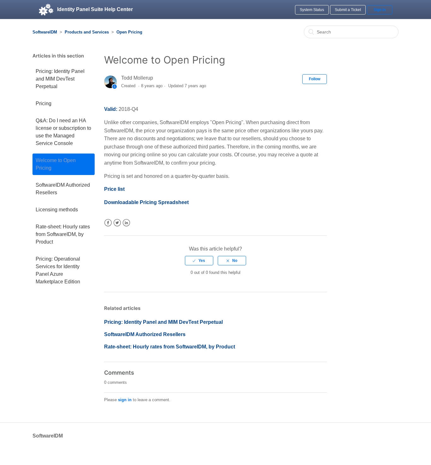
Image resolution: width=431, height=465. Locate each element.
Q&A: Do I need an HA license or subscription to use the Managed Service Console (63, 132)
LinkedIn (126, 223)
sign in (125, 399)
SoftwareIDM (44, 32)
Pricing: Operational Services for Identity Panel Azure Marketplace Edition (58, 270)
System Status (312, 10)
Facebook (108, 223)
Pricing (43, 103)
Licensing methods (57, 209)
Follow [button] (314, 79)
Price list (114, 189)
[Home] (46, 9)
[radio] (199, 260)
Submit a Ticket (348, 10)
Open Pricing (129, 32)
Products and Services (87, 32)
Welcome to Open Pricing (56, 164)
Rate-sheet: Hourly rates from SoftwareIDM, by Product (63, 234)
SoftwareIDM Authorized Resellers (63, 188)
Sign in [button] (380, 10)
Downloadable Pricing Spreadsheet (146, 202)
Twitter (117, 223)
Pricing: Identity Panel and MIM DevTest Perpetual (60, 79)
